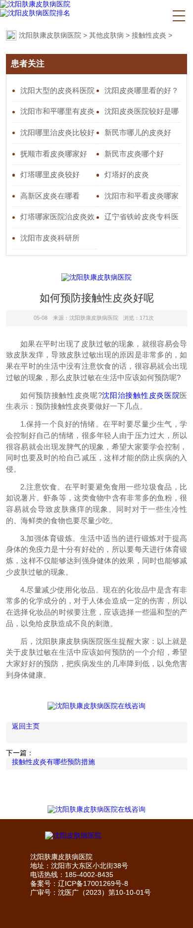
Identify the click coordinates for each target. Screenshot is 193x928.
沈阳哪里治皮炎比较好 (57, 133)
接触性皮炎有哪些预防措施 (53, 762)
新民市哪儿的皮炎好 (137, 133)
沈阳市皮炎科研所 (50, 238)
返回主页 (26, 726)
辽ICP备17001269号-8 (93, 883)
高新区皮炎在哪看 (50, 196)
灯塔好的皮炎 (126, 175)
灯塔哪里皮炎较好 (50, 175)
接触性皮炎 (149, 35)
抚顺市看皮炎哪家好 (53, 154)
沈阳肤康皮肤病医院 (50, 35)
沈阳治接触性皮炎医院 (141, 395)
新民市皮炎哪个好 (134, 154)
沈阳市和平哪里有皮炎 (57, 111)
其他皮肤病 (106, 35)
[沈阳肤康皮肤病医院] (35, 4)
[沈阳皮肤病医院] (96, 835)
